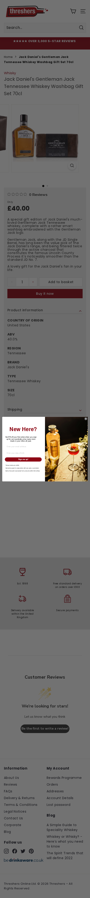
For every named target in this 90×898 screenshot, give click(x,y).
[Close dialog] (86, 419)
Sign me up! (23, 459)
